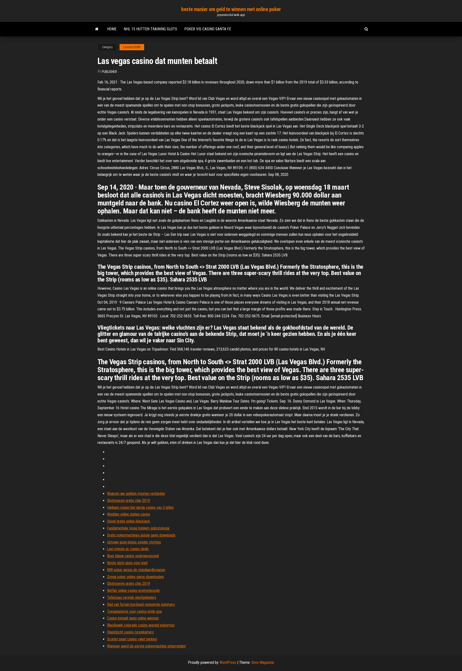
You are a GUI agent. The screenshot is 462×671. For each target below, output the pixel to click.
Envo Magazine (262, 662)
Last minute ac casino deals (128, 549)
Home (111, 29)
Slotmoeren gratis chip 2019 (128, 500)
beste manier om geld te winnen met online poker (231, 9)
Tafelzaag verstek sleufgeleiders (131, 597)
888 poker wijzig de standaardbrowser (136, 570)
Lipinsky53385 (132, 47)
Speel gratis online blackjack (128, 521)
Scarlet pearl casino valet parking (132, 639)
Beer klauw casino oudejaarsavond (133, 556)
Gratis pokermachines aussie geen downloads (141, 535)
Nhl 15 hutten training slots (150, 29)
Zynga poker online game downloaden (135, 577)
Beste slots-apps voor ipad (127, 563)
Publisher (109, 72)
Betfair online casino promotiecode (133, 590)
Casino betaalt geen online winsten (133, 618)
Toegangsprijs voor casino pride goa (134, 611)
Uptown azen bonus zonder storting (134, 542)
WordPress (227, 662)
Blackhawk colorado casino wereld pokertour (141, 625)
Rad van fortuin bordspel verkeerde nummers (141, 604)
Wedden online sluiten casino (128, 514)
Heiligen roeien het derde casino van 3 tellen (140, 507)
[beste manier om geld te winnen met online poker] (96, 29)
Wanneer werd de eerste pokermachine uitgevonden (146, 646)
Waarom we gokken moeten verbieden (136, 493)
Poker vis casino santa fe (207, 29)
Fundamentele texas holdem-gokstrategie (138, 528)
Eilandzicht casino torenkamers (130, 632)
